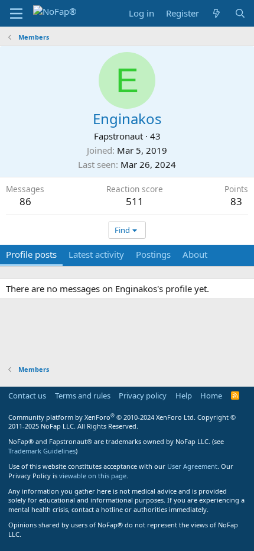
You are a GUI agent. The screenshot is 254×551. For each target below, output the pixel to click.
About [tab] (195, 254)
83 (236, 201)
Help (183, 395)
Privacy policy (143, 395)
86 (25, 201)
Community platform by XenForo (102, 417)
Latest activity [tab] (96, 254)
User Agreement (192, 466)
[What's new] (216, 13)
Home (211, 395)
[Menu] (16, 13)
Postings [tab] (153, 254)
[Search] (240, 13)
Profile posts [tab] (31, 254)
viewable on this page (92, 475)
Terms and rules (82, 395)
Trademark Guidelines (42, 450)
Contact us (27, 395)
